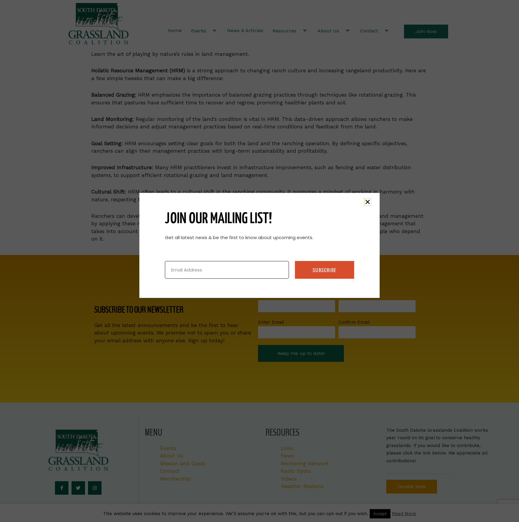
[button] (368, 202)
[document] (259, 261)
